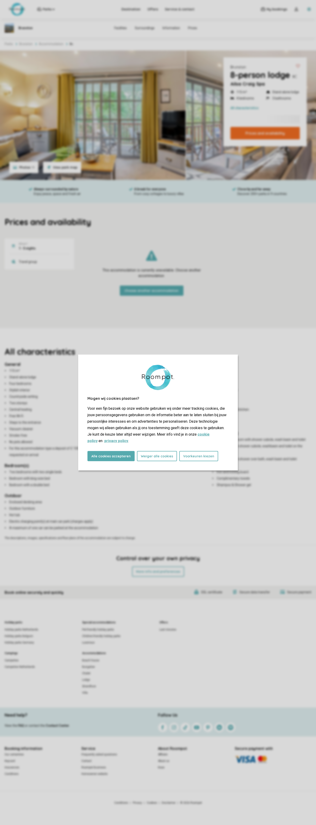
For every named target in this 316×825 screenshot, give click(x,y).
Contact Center (57, 725)
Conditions (12, 774)
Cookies (152, 802)
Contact (86, 761)
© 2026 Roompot (191, 802)
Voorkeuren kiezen (198, 456)
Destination (130, 9)
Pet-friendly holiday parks (98, 629)
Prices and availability (265, 133)
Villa (85, 692)
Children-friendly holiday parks (101, 636)
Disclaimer (169, 802)
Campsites (12, 660)
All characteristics (244, 108)
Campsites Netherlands (20, 666)
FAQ (21, 725)
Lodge (86, 679)
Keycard (10, 761)
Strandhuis (89, 686)
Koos (161, 767)
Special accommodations (99, 622)
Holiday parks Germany (19, 642)
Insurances (12, 767)
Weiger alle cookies (157, 456)
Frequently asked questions (99, 754)
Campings (11, 653)
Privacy (137, 802)
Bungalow (88, 666)
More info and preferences (158, 571)
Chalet (86, 673)
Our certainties (14, 754)
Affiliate (162, 754)
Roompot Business (93, 767)
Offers (152, 9)
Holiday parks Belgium (19, 636)
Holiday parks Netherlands (21, 629)
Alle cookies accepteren (111, 456)
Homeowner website (94, 774)
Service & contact (179, 9)
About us (163, 761)
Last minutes (167, 629)
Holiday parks (13, 622)
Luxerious (88, 642)
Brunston (238, 67)
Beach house (90, 660)
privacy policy (116, 441)
